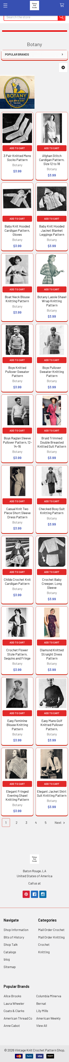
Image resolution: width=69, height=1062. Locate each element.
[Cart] (63, 5)
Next (58, 822)
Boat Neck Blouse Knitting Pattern (17, 299)
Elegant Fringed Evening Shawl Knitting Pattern (17, 795)
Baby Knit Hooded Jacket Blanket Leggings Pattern (51, 230)
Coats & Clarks (14, 1011)
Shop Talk (11, 944)
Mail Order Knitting (51, 937)
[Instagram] (42, 894)
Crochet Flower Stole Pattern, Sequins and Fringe (17, 654)
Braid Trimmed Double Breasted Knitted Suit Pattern (51, 442)
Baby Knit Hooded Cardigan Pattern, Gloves (17, 230)
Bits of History (14, 937)
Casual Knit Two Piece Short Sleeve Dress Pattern (17, 513)
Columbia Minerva (48, 996)
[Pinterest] (26, 894)
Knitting (44, 952)
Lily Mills (42, 1011)
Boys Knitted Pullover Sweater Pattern (17, 372)
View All (41, 1025)
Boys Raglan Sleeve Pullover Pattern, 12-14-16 (17, 442)
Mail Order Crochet (51, 930)
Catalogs (10, 952)
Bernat (41, 1003)
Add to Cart (17, 148)
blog (7, 959)
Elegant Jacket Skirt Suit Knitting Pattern (52, 793)
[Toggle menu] (5, 5)
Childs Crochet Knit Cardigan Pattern (17, 581)
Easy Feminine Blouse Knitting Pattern (17, 725)
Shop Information (16, 930)
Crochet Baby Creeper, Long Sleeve (52, 583)
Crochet (44, 944)
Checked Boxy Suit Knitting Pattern (52, 511)
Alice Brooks (12, 996)
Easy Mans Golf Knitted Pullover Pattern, (51, 725)
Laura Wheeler (14, 1003)
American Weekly (48, 1018)
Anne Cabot (12, 1025)
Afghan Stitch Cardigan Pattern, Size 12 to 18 (51, 160)
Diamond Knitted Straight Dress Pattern (52, 654)
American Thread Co (18, 1018)
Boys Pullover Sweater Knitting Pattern (52, 372)
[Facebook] (34, 894)
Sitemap (10, 967)
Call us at (34, 883)
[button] (63, 67)
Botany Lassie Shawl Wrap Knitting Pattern (51, 301)
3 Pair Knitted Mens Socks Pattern (17, 158)
